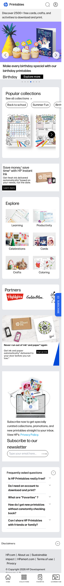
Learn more (9, 188)
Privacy (11, 563)
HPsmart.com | (27, 559)
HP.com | (12, 555)
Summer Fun (41, 104)
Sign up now (42, 352)
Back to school (16, 104)
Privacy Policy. (29, 434)
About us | (25, 555)
